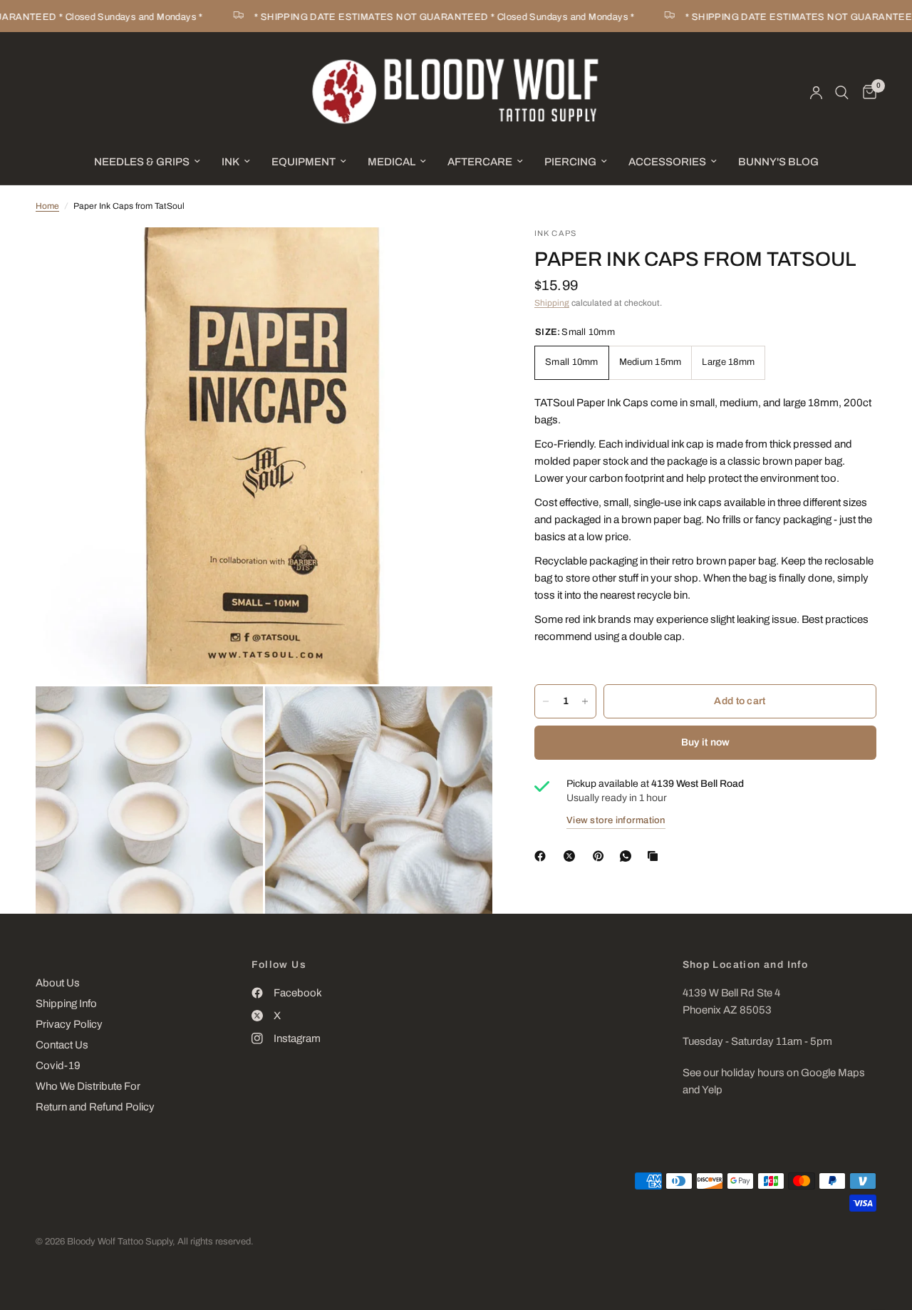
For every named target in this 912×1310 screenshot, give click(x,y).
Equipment (303, 161)
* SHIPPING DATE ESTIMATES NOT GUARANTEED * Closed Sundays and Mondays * (428, 17)
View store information (615, 820)
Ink (230, 161)
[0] (866, 92)
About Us (58, 983)
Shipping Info (66, 1003)
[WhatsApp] (628, 856)
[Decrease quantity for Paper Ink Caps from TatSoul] (545, 701)
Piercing (570, 161)
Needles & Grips (142, 161)
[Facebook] (542, 856)
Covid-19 (58, 1065)
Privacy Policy (69, 1024)
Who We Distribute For (88, 1086)
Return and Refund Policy (95, 1107)
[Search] (842, 92)
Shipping (551, 303)
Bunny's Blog (778, 161)
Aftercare (479, 161)
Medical (391, 161)
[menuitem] (147, 161)
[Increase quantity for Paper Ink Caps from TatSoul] (585, 701)
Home (47, 206)
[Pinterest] (601, 856)
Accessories (667, 161)
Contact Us (62, 1045)
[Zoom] (462, 257)
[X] (572, 856)
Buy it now (705, 742)
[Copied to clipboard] (655, 856)
